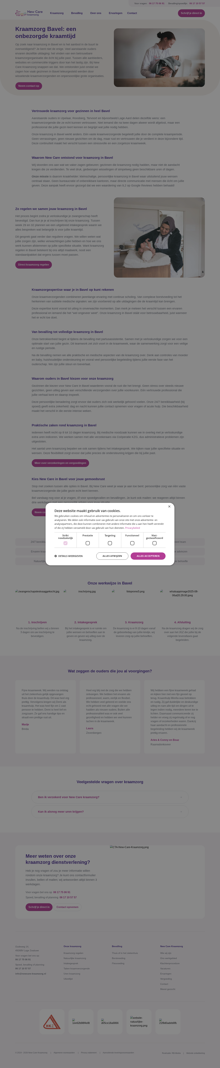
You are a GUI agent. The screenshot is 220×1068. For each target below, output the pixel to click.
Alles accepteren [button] (148, 555)
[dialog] (110, 534)
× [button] (169, 506)
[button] (68, 556)
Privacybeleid (132, 527)
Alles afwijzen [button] (112, 555)
